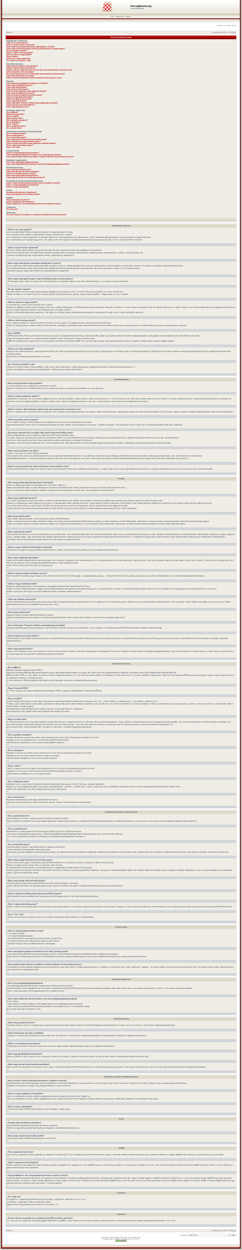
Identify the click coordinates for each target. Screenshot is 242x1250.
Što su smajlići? (12, 116)
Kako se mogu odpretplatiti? (17, 187)
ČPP (112, 16)
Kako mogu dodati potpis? (16, 87)
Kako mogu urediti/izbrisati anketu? (20, 93)
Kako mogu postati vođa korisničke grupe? (23, 141)
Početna (9, 32)
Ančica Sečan (80, 1199)
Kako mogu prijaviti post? (16, 101)
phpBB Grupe (67, 1155)
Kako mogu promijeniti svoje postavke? (22, 66)
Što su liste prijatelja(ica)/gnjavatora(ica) (22, 162)
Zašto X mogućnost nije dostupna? (20, 202)
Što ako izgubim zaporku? (16, 51)
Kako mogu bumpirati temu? (17, 107)
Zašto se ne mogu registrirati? (18, 59)
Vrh (7, 242)
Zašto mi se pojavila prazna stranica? (21, 174)
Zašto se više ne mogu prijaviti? (19, 55)
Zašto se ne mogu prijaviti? (17, 43)
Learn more (170, 1221)
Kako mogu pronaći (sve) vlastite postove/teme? (25, 177)
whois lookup (184, 1178)
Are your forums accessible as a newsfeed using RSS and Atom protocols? (36, 215)
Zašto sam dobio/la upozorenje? (19, 99)
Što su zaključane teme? (16, 126)
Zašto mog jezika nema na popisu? (20, 72)
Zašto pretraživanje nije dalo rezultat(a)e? (22, 172)
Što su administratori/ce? (16, 134)
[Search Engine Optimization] (121, 1241)
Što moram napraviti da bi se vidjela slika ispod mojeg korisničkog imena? (35, 74)
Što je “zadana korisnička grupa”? (20, 145)
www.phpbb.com (51, 1204)
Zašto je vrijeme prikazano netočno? (20, 68)
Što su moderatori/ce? (15, 135)
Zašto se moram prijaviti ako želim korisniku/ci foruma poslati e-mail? (34, 78)
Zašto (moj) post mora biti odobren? (20, 105)
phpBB (111, 1237)
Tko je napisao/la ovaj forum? (18, 200)
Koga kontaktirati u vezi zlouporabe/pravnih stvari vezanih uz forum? (33, 204)
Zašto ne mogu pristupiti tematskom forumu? (24, 95)
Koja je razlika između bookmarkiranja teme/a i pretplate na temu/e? (33, 183)
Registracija (120, 16)
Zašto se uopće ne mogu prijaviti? (19, 53)
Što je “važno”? (12, 124)
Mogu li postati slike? (14, 118)
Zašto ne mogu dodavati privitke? (19, 97)
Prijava (128, 16)
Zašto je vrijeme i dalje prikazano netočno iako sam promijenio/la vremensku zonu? (39, 70)
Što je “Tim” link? (13, 147)
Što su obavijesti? (13, 122)
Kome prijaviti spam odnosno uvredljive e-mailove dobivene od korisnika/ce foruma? (40, 157)
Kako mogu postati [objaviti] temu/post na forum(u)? (27, 83)
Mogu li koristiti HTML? (15, 114)
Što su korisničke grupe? (16, 137)
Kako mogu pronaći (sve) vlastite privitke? (23, 194)
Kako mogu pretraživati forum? (18, 170)
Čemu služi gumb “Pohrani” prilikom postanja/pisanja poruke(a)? (32, 103)
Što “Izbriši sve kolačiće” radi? (18, 60)
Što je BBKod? (12, 112)
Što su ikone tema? (14, 128)
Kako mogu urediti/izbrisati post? (19, 85)
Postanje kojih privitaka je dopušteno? (21, 192)
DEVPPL (118, 1239)
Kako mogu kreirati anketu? (17, 89)
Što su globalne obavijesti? (17, 120)
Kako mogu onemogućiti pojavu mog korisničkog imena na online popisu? (35, 49)
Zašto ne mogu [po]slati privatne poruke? (22, 153)
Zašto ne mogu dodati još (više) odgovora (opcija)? (26, 91)
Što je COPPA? (12, 57)
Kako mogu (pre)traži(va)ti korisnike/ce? (22, 175)
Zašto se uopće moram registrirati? (20, 45)
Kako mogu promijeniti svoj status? (20, 76)
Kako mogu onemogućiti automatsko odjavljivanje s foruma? (30, 47)
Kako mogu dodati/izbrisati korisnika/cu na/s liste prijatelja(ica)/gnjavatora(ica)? (38, 164)
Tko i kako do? (12, 209)
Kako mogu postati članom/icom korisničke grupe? (26, 139)
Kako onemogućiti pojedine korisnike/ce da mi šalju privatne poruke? (33, 155)
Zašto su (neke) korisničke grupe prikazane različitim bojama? (31, 143)
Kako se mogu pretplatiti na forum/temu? (22, 185)
